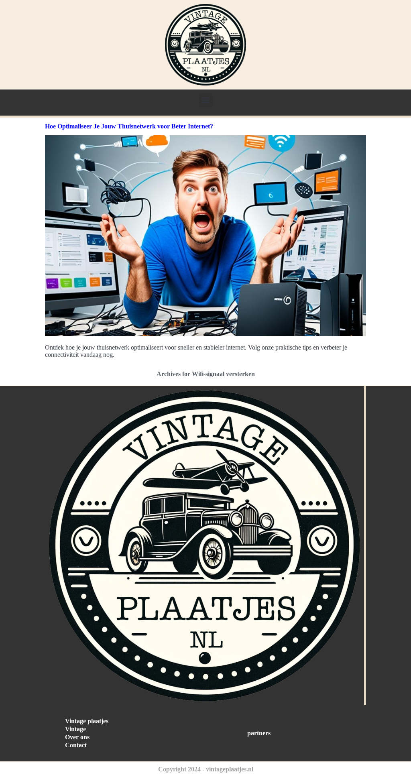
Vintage (75, 729)
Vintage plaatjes (86, 721)
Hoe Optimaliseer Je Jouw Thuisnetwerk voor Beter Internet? (129, 126)
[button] (205, 100)
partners (259, 733)
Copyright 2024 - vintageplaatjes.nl (205, 769)
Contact (76, 745)
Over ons (77, 737)
